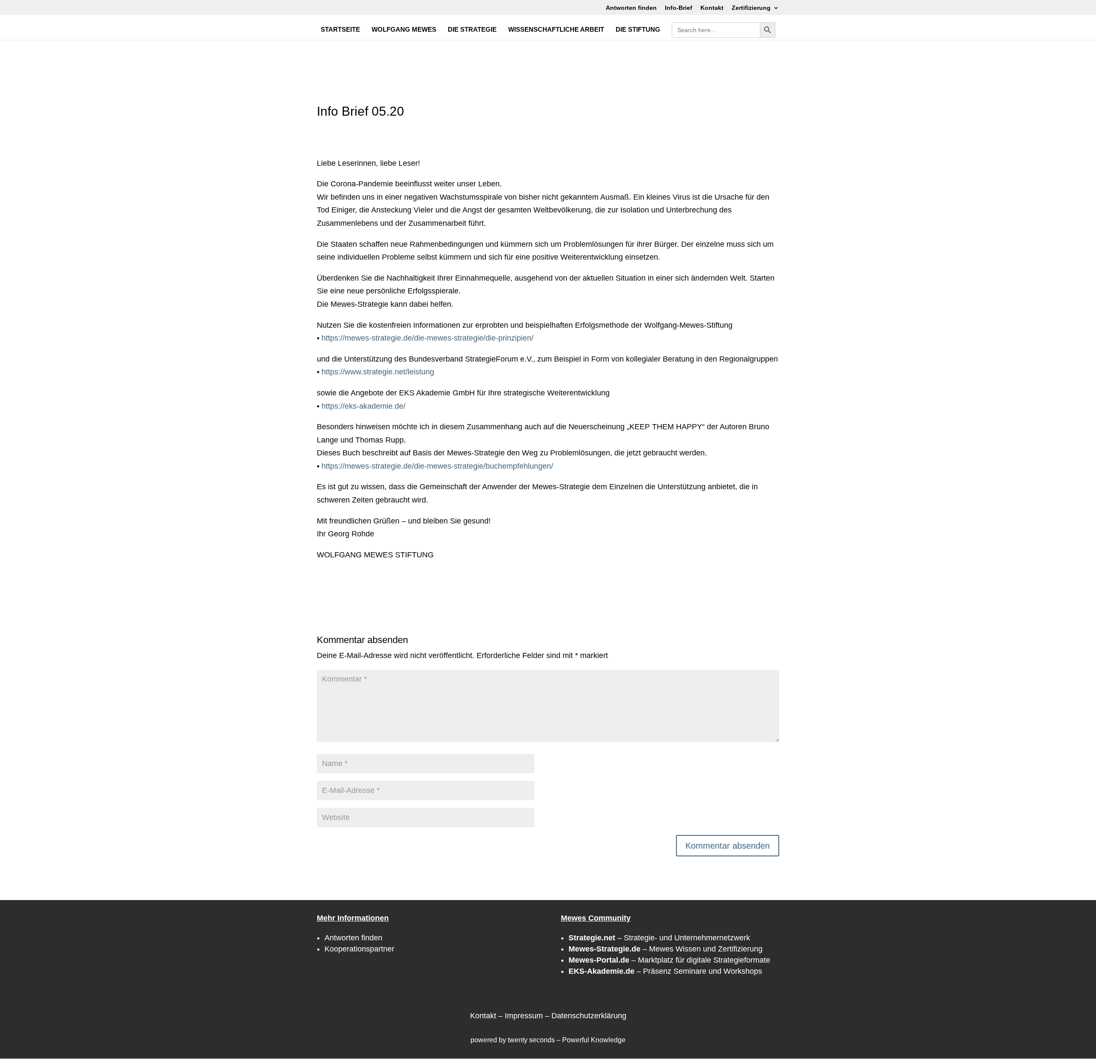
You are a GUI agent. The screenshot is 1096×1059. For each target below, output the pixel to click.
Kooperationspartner (359, 949)
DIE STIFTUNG (638, 30)
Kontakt (712, 8)
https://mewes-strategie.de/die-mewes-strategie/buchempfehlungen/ (437, 466)
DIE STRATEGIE (472, 30)
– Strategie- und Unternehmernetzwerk (659, 937)
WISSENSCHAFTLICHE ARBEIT (556, 30)
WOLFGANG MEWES (404, 30)
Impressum (524, 1015)
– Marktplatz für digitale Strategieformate (669, 960)
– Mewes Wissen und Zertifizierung (665, 949)
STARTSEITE (340, 30)
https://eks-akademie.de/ (363, 406)
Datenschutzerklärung (588, 1015)
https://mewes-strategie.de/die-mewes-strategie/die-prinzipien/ (427, 338)
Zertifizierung (751, 8)
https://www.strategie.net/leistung (378, 372)
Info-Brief (678, 8)
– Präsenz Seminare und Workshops (665, 971)
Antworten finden (631, 8)
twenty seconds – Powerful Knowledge (566, 1040)
